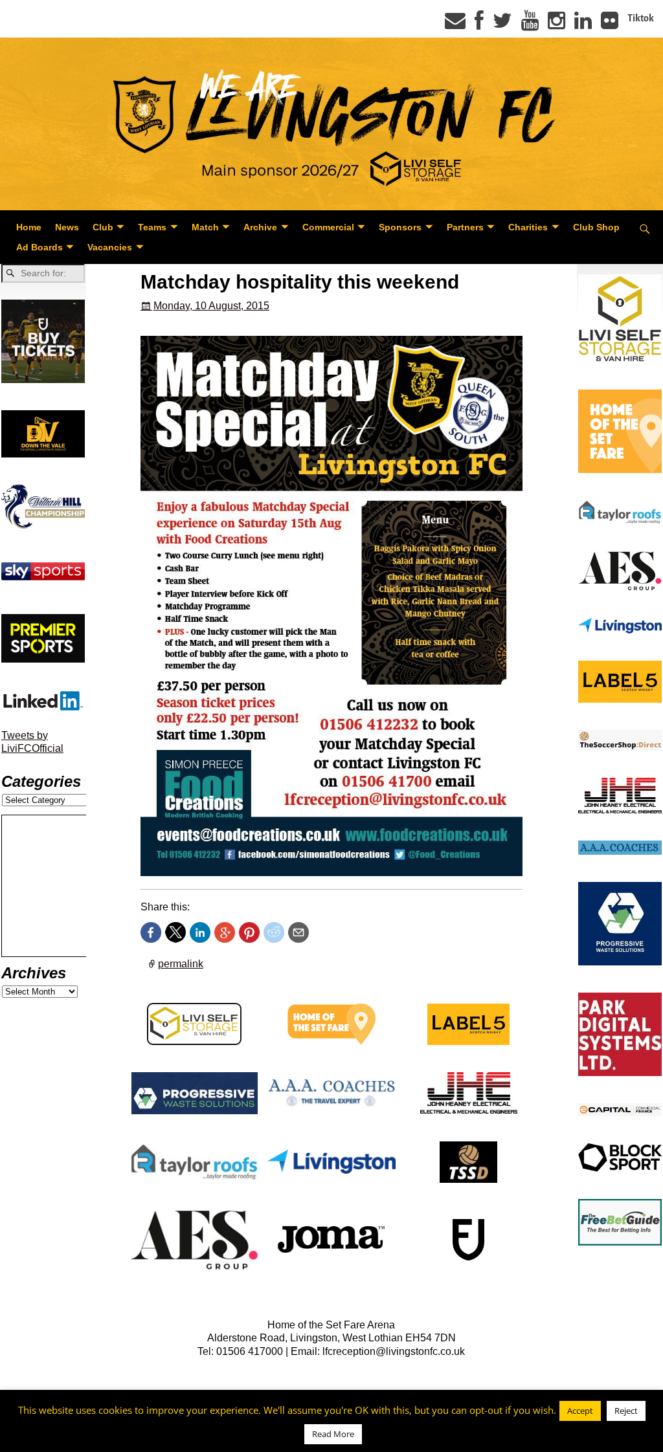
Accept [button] (580, 1410)
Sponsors (400, 227)
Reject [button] (626, 1410)
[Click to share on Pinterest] (249, 932)
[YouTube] (530, 24)
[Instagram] (556, 24)
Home (28, 227)
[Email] (455, 24)
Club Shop (596, 227)
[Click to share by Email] (298, 932)
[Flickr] (609, 24)
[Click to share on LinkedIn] (200, 932)
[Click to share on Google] (224, 932)
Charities (528, 227)
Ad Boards (39, 247)
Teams (152, 227)
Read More (333, 1434)
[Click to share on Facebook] (150, 932)
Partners (465, 227)
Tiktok (640, 18)
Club (103, 227)
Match (205, 227)
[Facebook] (479, 24)
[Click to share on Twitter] (175, 932)
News (67, 227)
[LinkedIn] (583, 24)
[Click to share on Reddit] (274, 932)
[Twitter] (502, 24)
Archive (260, 227)
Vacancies (109, 247)
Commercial (328, 227)
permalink (180, 963)
